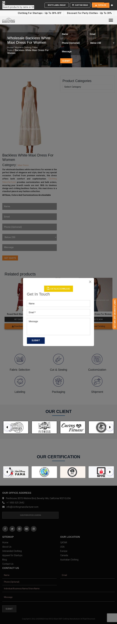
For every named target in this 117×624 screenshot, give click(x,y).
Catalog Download (60, 289)
